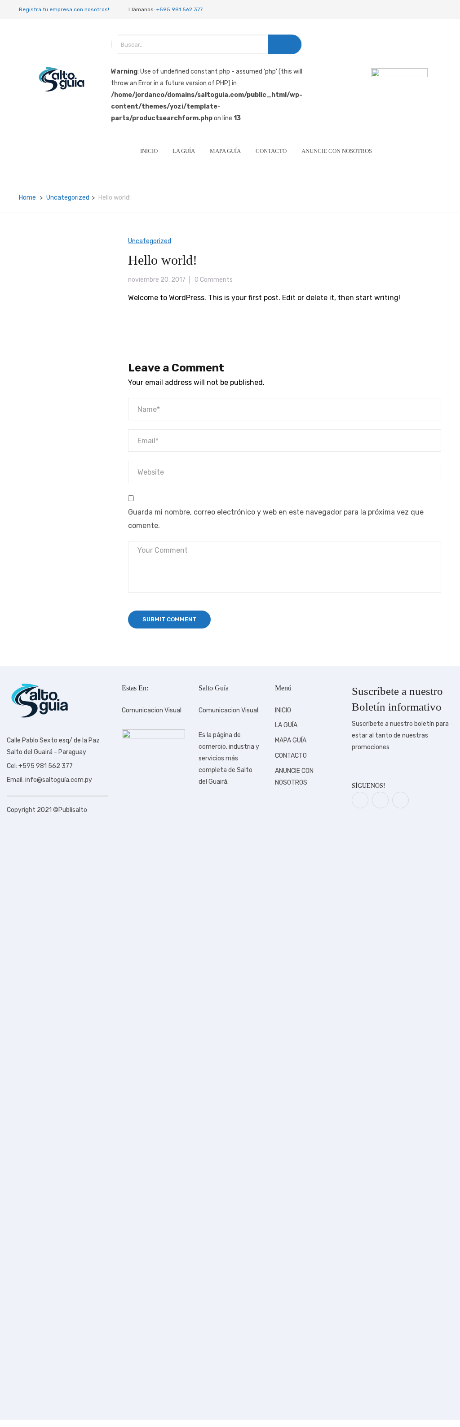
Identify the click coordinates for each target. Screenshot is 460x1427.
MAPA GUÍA (225, 151)
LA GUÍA (183, 151)
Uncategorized (67, 197)
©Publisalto (70, 810)
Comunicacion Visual (151, 710)
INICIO (149, 151)
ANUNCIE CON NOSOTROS (336, 151)
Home (27, 197)
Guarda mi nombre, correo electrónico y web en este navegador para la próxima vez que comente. (276, 519)
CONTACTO (271, 151)
